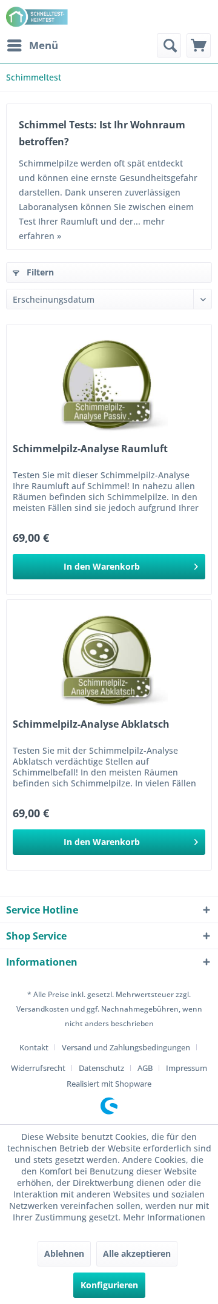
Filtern (39, 272)
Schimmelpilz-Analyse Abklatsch (91, 724)
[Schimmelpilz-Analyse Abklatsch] (109, 660)
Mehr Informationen (164, 1217)
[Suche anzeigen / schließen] (169, 45)
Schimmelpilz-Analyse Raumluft (90, 449)
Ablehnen (64, 1253)
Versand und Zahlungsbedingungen (126, 1047)
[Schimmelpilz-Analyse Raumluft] (109, 385)
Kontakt (33, 1047)
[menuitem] (32, 45)
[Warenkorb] (199, 45)
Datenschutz (101, 1067)
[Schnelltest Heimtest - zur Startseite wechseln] (38, 16)
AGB (145, 1067)
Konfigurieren (109, 1285)
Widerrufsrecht (38, 1067)
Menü (43, 45)
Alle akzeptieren (137, 1253)
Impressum (186, 1067)
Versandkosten (42, 1009)
